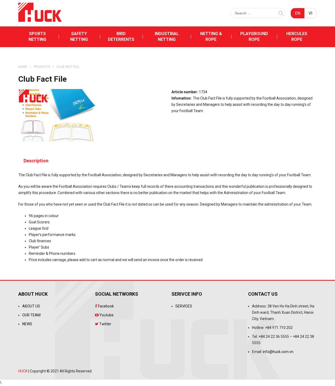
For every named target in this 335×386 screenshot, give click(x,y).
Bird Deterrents (121, 36)
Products (42, 67)
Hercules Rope (296, 36)
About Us (31, 306)
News (27, 324)
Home (22, 67)
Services (183, 306)
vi (310, 13)
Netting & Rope (211, 36)
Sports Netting (37, 36)
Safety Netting (79, 36)
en (297, 13)
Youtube (106, 315)
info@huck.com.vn (278, 352)
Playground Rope (254, 36)
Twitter (104, 324)
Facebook (105, 306)
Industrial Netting (167, 36)
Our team (31, 315)
